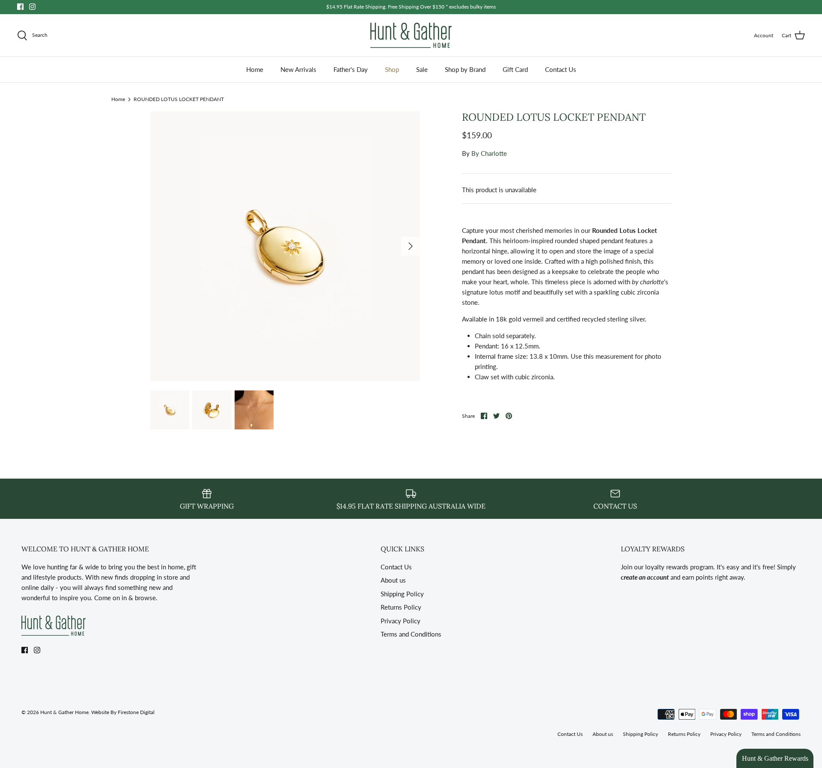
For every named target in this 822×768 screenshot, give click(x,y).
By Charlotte (489, 153)
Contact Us (560, 69)
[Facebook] (20, 6)
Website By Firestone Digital (123, 712)
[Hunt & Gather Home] (411, 35)
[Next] (410, 246)
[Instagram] (32, 6)
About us (393, 580)
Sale (422, 69)
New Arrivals (298, 69)
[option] (285, 246)
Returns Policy (401, 607)
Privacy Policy (400, 621)
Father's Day (351, 69)
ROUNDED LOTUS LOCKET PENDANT (179, 98)
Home (254, 69)
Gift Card (515, 69)
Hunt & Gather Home (64, 712)
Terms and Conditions (411, 634)
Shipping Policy (402, 594)
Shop (392, 69)
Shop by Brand (465, 69)
